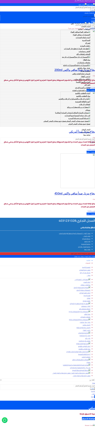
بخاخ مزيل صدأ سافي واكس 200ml (74, 69)
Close (75, 256)
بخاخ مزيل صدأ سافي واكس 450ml (74, 193)
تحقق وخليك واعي (87, 227)
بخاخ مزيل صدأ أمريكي (82, 131)
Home (93, 28)
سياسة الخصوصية (85, 244)
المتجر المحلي (88, 28)
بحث (92, 10)
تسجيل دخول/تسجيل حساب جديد (86, 256)
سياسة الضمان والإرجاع (84, 246)
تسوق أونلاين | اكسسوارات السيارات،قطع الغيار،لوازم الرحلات (74, 233)
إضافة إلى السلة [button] (91, 90)
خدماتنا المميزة (86, 238)
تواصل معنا (87, 249)
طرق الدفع (87, 241)
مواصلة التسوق (88, 418)
